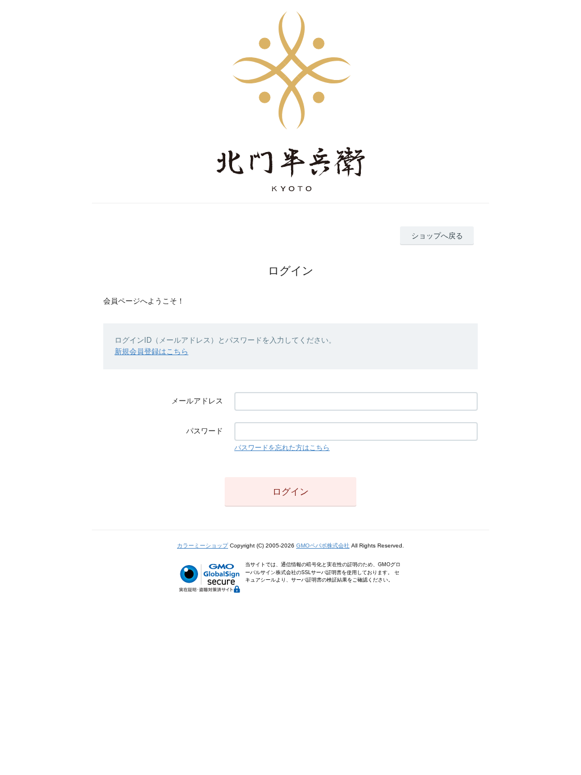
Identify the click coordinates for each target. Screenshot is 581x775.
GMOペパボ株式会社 (323, 545)
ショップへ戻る (437, 235)
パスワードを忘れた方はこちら (282, 448)
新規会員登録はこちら (151, 351)
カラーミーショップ (202, 545)
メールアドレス (197, 401)
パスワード (204, 431)
